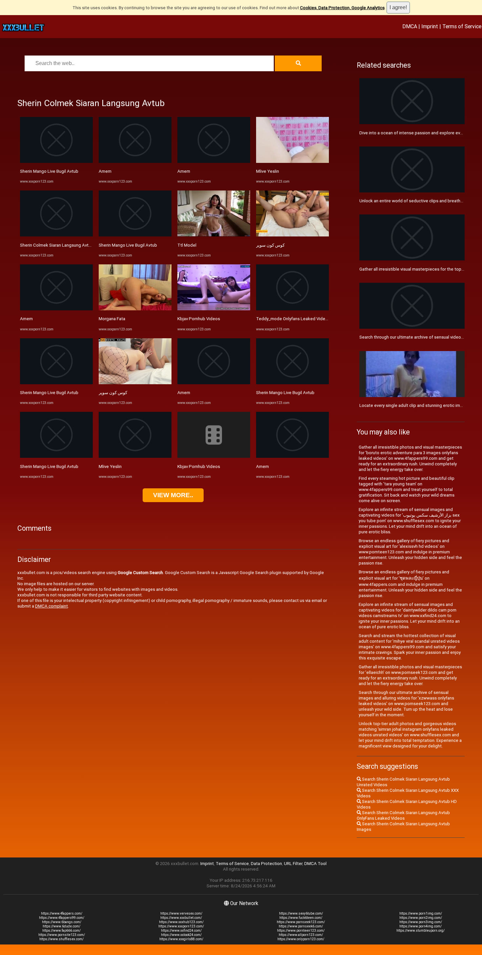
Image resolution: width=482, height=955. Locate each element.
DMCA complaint (51, 606)
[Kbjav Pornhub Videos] (213, 309)
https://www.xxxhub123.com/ (181, 922)
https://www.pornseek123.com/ (301, 922)
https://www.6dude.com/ (61, 926)
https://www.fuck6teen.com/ (300, 918)
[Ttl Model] (213, 235)
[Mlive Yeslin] (135, 456)
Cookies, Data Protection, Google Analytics (342, 8)
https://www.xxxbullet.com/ (181, 918)
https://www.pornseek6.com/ (301, 926)
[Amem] (56, 309)
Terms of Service (461, 26)
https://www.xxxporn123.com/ (181, 926)
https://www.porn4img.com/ (420, 926)
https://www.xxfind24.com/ (181, 930)
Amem (26, 319)
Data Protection (266, 863)
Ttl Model (186, 245)
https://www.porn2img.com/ (420, 918)
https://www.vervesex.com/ (181, 913)
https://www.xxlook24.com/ (181, 935)
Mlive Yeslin (110, 466)
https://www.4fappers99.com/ (61, 918)
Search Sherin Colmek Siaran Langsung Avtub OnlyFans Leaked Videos (403, 815)
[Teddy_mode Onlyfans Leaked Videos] (292, 309)
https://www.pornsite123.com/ (61, 935)
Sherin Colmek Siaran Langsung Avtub (56, 245)
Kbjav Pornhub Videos (198, 319)
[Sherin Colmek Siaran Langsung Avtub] (56, 235)
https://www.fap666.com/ (61, 930)
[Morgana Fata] (135, 309)
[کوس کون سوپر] (135, 383)
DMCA (409, 26)
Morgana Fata (112, 319)
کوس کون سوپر (113, 392)
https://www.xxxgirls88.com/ (181, 939)
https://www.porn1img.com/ (420, 913)
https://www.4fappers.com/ (61, 913)
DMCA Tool (315, 863)
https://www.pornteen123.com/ (301, 930)
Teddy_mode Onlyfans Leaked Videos (293, 319)
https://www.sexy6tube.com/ (301, 913)
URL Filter (293, 863)
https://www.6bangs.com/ (61, 922)
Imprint (429, 26)
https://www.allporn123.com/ (301, 935)
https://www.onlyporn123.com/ (300, 939)
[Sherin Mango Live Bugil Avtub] (56, 161)
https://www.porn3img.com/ (420, 922)
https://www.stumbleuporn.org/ (420, 930)
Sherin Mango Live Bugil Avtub (49, 171)
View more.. (173, 495)
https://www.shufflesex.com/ (61, 939)
